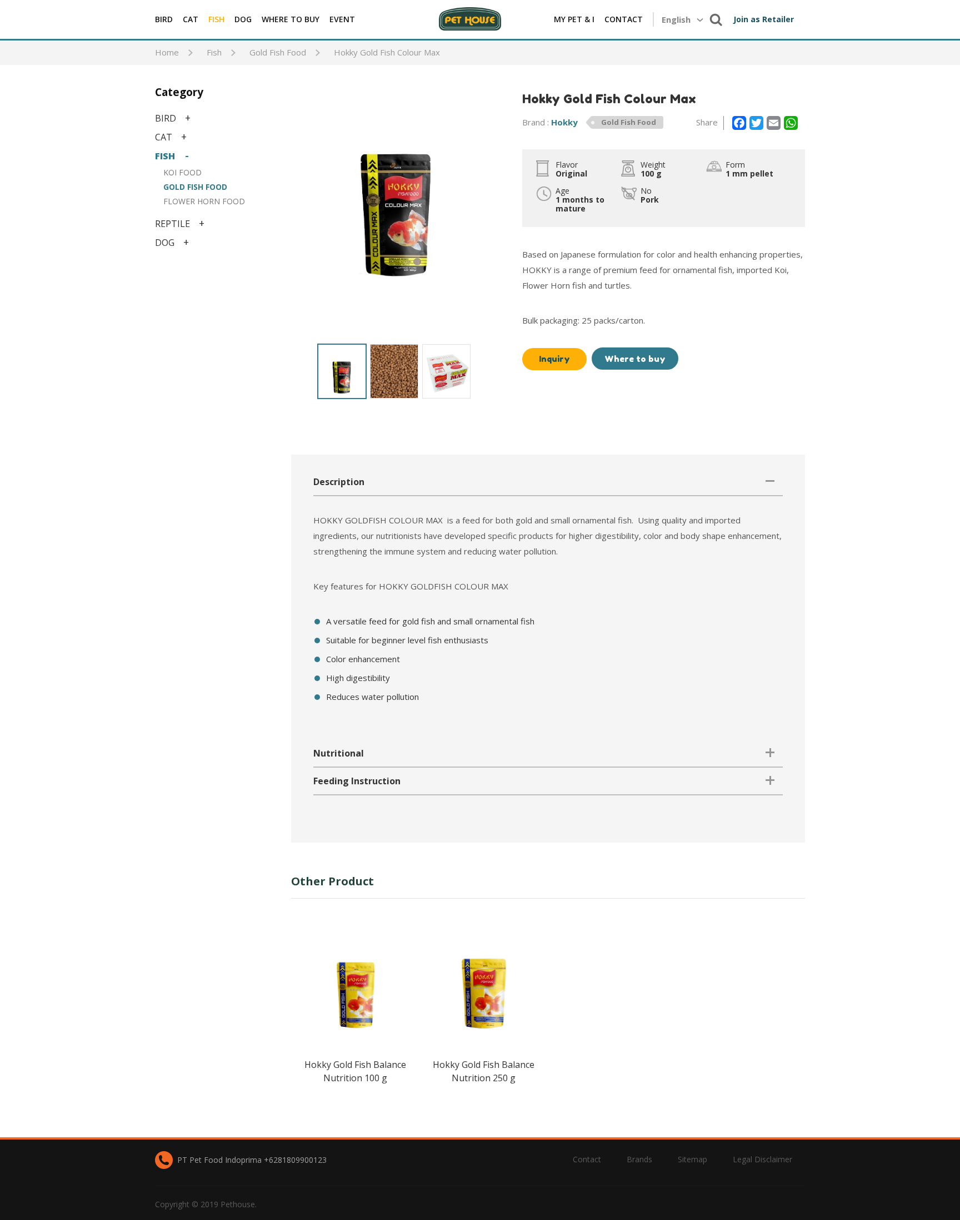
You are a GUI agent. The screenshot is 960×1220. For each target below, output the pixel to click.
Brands (639, 1159)
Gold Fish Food (195, 187)
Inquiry (554, 359)
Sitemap (692, 1159)
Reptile (172, 224)
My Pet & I (574, 19)
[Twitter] (756, 123)
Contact (587, 1159)
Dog (243, 19)
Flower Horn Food (204, 201)
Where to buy (635, 359)
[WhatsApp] (791, 123)
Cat (190, 19)
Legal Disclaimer (762, 1159)
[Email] (774, 123)
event (342, 19)
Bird (164, 19)
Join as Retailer (763, 19)
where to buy (290, 19)
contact (623, 19)
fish (216, 19)
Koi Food (182, 172)
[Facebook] (739, 123)
